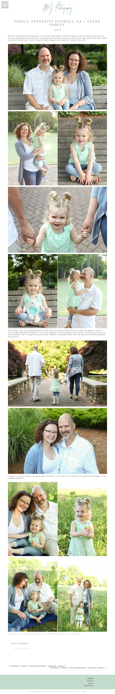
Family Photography (29, 634)
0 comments (19, 643)
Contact (89, 686)
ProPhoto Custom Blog (74, 691)
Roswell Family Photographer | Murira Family (37, 666)
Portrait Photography (52, 634)
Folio (90, 681)
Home (91, 678)
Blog (91, 683)
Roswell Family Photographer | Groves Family (77, 668)
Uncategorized (73, 634)
